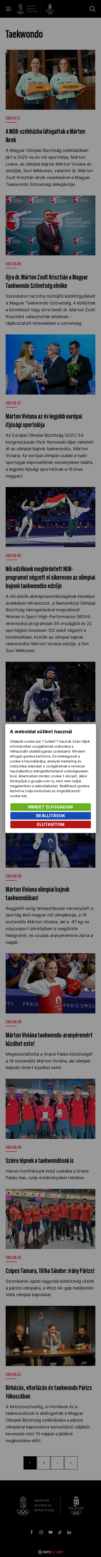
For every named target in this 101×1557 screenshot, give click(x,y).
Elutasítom (50, 824)
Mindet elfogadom (50, 806)
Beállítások (50, 815)
